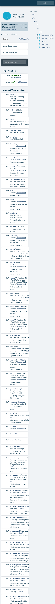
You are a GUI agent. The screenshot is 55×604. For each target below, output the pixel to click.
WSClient (44, 41)
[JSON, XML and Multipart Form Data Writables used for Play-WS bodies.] (39, 38)
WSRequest (45, 44)
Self (12, 417)
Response (21, 146)
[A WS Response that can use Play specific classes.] (39, 48)
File (12, 264)
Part (19, 251)
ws (23, 14)
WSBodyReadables (47, 35)
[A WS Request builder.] (39, 44)
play (14, 14)
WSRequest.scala (25, 39)
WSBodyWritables (47, 38)
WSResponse (45, 47)
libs (20, 14)
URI (16, 433)
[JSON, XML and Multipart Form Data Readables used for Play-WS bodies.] (39, 35)
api (17, 14)
